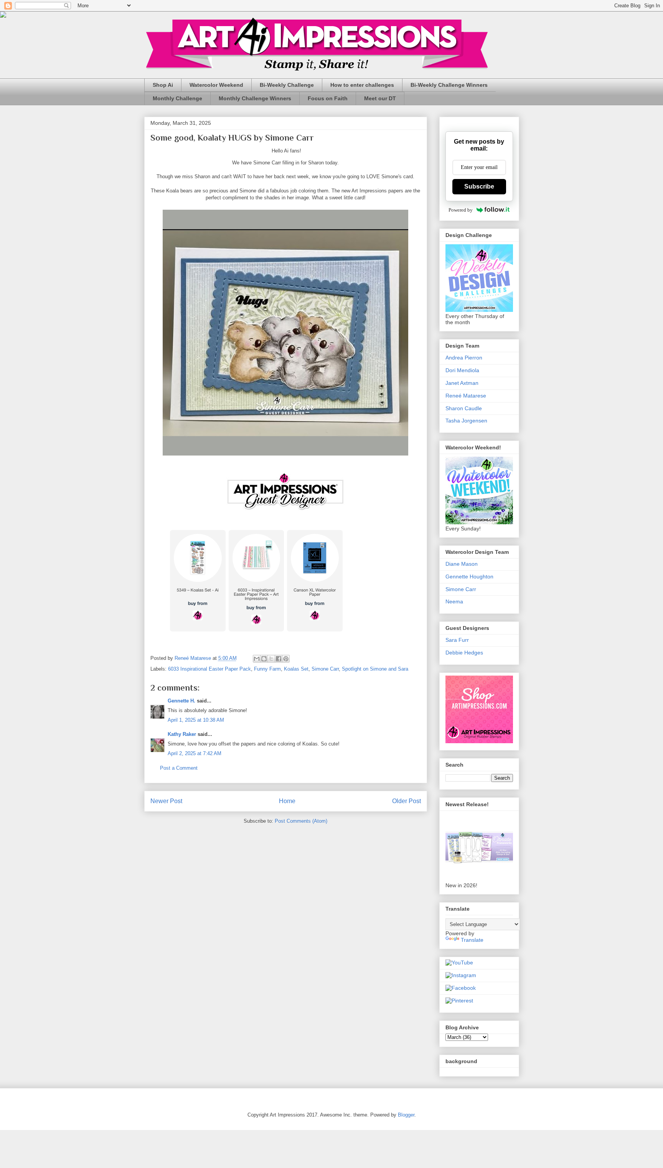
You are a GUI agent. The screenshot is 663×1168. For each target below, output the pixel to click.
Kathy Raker (182, 734)
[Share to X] (271, 659)
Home (287, 801)
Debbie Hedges (464, 652)
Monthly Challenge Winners (255, 98)
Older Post (406, 801)
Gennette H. (181, 701)
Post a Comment (179, 768)
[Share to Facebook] (278, 659)
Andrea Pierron (463, 358)
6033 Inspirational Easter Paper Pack (209, 669)
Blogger (406, 1115)
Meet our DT (380, 98)
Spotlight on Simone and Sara (375, 669)
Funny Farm (267, 669)
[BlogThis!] (264, 659)
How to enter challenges (362, 85)
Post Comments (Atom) (301, 821)
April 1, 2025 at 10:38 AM (196, 720)
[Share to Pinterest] (286, 659)
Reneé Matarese (465, 396)
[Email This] (257, 659)
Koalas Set (296, 669)
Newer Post (166, 801)
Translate (472, 940)
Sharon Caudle (463, 408)
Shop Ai (163, 85)
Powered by (461, 210)
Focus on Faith (328, 98)
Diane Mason (461, 564)
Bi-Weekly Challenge (287, 85)
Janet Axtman (461, 383)
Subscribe (479, 186)
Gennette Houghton (469, 576)
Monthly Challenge (177, 98)
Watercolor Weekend (216, 85)
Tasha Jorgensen (466, 420)
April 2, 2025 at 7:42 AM (194, 753)
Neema (454, 601)
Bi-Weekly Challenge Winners (449, 85)
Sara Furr (457, 640)
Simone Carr (325, 669)
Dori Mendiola (462, 370)
